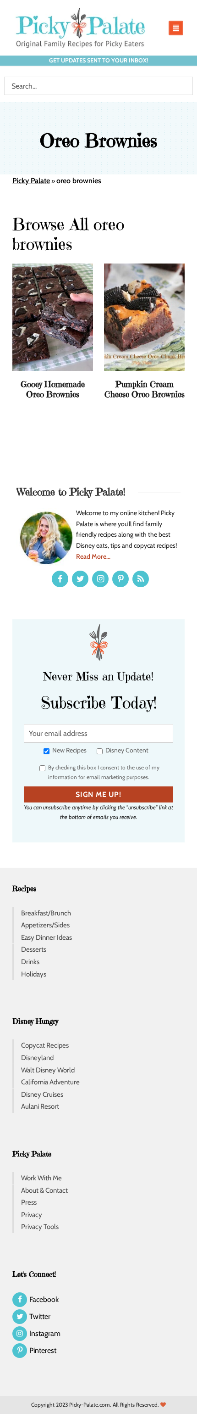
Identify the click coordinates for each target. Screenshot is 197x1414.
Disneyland (37, 1058)
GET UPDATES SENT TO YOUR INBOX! (98, 60)
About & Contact (44, 1190)
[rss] (140, 579)
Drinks (30, 962)
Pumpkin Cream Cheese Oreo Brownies (144, 389)
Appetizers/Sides (45, 925)
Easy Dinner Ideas (46, 937)
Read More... (93, 556)
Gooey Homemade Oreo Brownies (53, 389)
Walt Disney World (48, 1070)
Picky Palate (31, 180)
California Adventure (50, 1082)
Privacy (31, 1215)
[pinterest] (120, 579)
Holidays (33, 974)
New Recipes (69, 750)
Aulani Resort (40, 1106)
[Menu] (176, 28)
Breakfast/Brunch (46, 913)
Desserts (33, 949)
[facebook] (60, 579)
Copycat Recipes (45, 1045)
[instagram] (100, 579)
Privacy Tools (40, 1227)
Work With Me (41, 1178)
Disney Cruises (42, 1094)
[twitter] (80, 579)
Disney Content (126, 750)
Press (29, 1202)
